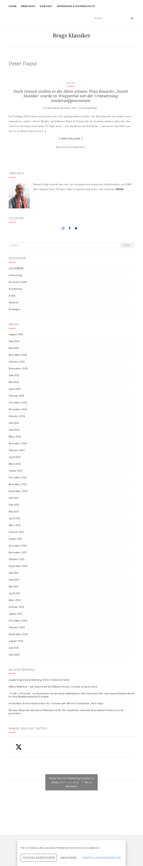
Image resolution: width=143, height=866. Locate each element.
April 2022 (14, 518)
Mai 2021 (14, 586)
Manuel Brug (90, 108)
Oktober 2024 (17, 416)
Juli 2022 (13, 497)
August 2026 (16, 334)
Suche (127, 245)
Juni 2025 (14, 375)
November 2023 (18, 443)
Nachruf (13, 302)
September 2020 (18, 634)
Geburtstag (15, 275)
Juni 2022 (14, 504)
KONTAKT (46, 6)
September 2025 (18, 368)
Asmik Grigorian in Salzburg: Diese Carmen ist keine (39, 679)
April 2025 (15, 388)
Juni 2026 (14, 341)
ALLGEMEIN (16, 268)
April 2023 (14, 457)
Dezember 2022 (18, 477)
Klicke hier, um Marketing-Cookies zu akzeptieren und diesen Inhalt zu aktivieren (71, 782)
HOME (13, 6)
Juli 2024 (14, 423)
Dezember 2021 (18, 545)
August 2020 (16, 641)
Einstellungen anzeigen (101, 857)
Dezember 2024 (18, 402)
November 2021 (18, 552)
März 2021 (15, 600)
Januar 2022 (15, 538)
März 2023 (15, 463)
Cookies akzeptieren (39, 857)
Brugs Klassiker (71, 35)
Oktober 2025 (17, 361)
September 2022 (18, 491)
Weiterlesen (70, 138)
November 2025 (18, 354)
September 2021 (18, 566)
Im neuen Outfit (18, 282)
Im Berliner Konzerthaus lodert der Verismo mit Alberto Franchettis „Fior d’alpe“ (57, 703)
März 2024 (15, 436)
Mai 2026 (14, 348)
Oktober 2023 (17, 450)
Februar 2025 (16, 395)
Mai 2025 (14, 382)
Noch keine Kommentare (70, 146)
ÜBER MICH (28, 6)
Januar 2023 (15, 470)
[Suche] (132, 18)
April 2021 (14, 593)
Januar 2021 (15, 613)
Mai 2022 (14, 511)
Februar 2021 (16, 606)
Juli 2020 (14, 647)
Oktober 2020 (17, 627)
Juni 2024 (14, 429)
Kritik (70, 83)
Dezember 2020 (18, 620)
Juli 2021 (13, 572)
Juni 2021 (14, 579)
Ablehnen (68, 857)
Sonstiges (14, 309)
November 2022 (18, 484)
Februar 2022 (16, 532)
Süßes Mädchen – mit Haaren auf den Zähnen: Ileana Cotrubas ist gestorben (53, 686)
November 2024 (18, 409)
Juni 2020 (14, 654)
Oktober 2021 (16, 559)
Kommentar (15, 288)
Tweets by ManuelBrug (71, 782)
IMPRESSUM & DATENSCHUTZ (76, 6)
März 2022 (15, 525)
